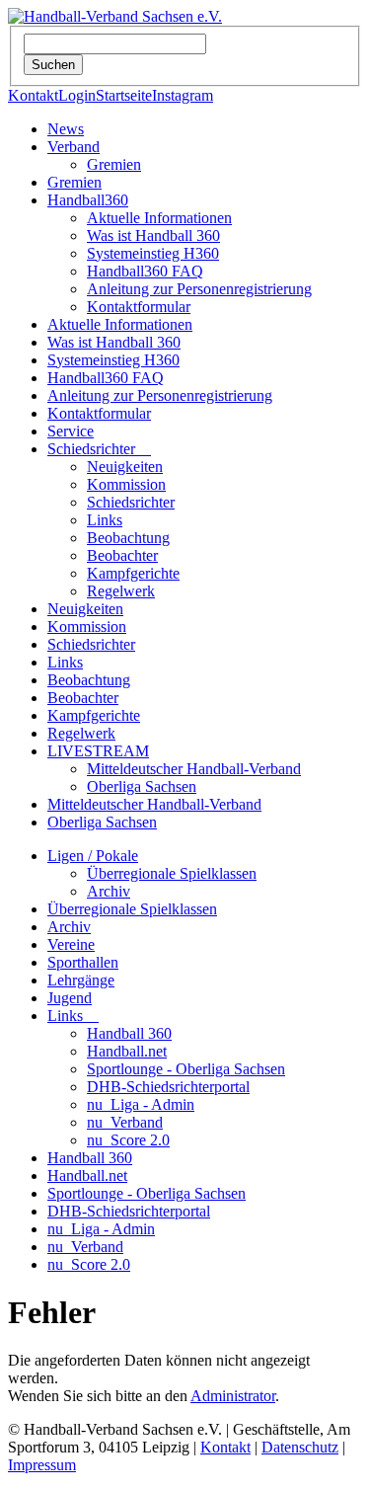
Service (70, 431)
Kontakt (33, 95)
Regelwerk (121, 591)
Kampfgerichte (133, 573)
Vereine (71, 944)
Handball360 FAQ (145, 271)
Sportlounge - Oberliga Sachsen (186, 1068)
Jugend (69, 997)
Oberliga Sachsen (141, 786)
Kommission (126, 484)
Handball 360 (129, 1033)
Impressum (42, 1464)
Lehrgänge (80, 980)
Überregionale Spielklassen (172, 873)
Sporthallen (82, 962)
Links (104, 519)
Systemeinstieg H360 (153, 253)
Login (77, 95)
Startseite (124, 95)
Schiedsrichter (99, 448)
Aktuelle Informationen (159, 217)
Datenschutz (299, 1447)
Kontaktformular (138, 306)
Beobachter (122, 555)
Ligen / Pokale (92, 855)
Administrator (232, 1395)
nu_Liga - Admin (140, 1104)
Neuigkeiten (125, 466)
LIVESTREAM (98, 751)
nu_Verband (125, 1122)
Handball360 (87, 200)
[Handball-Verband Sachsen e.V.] (115, 16)
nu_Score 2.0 (128, 1140)
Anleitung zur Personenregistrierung (199, 288)
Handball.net (127, 1051)
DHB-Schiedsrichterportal (168, 1086)
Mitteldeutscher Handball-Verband (194, 768)
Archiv (108, 891)
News (65, 128)
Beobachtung (128, 537)
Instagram (182, 95)
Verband (73, 146)
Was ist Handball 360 (153, 235)
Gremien (114, 164)
